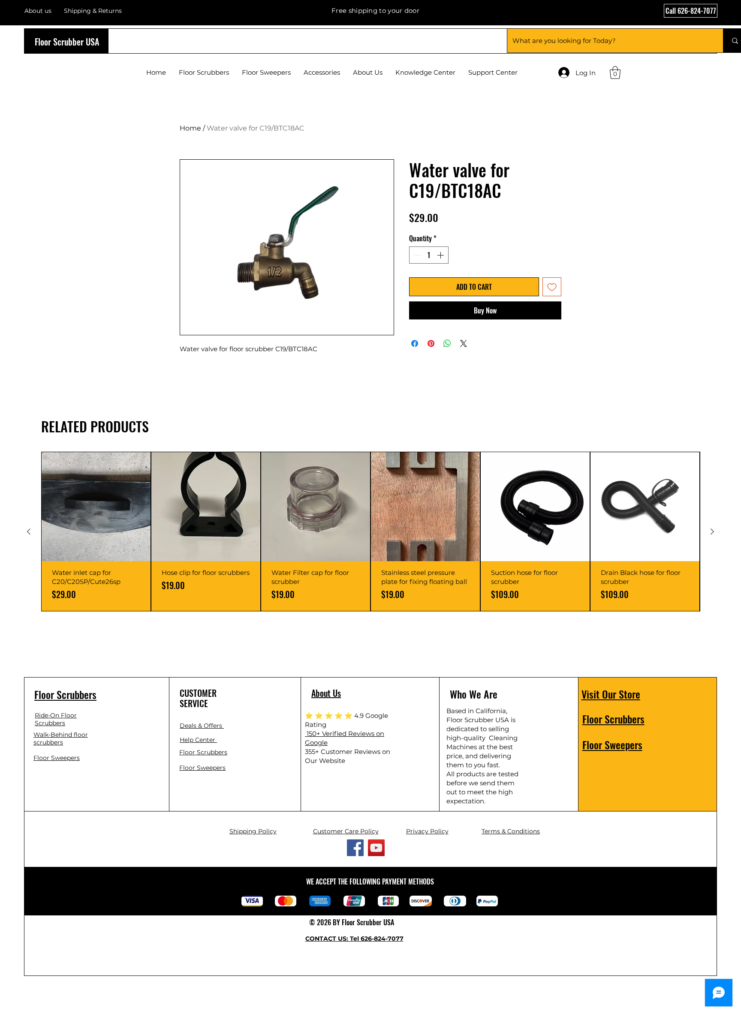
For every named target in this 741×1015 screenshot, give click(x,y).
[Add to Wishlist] (551, 286)
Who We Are (473, 694)
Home (190, 128)
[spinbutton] (428, 255)
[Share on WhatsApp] (447, 343)
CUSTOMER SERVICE (198, 698)
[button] (615, 72)
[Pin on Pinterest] (431, 343)
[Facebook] (355, 847)
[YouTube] (376, 847)
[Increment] (441, 255)
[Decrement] (416, 255)
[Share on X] (463, 343)
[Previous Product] (29, 531)
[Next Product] (712, 531)
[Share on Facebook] (415, 343)
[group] (370, 531)
